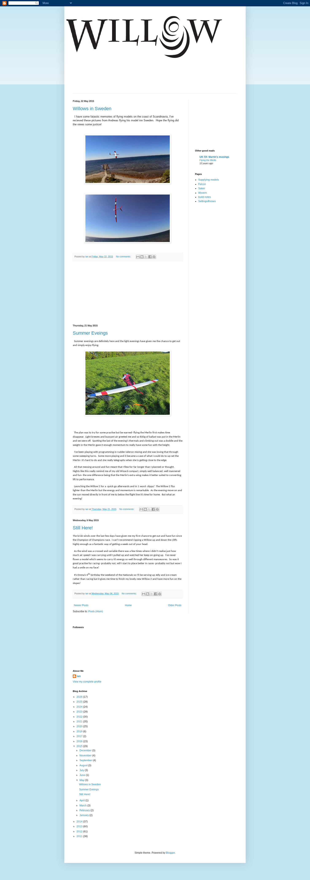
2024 (80, 706)
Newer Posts (81, 605)
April (82, 800)
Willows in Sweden (92, 108)
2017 (80, 736)
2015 (80, 746)
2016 (80, 741)
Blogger (170, 852)
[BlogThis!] (142, 257)
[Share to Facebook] (150, 257)
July (82, 770)
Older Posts (174, 605)
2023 (80, 711)
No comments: (124, 256)
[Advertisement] (127, 292)
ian (79, 676)
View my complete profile (87, 681)
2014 (80, 821)
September (86, 760)
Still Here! (83, 527)
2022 (80, 716)
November (86, 755)
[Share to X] (146, 257)
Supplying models (208, 179)
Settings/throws (207, 201)
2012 (80, 831)
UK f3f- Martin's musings (214, 156)
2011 (80, 836)
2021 (80, 721)
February (85, 810)
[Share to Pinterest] (154, 257)
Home (128, 605)
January (84, 815)
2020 (80, 726)
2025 (80, 701)
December (86, 750)
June (83, 775)
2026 (80, 696)
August (84, 765)
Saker (201, 188)
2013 (80, 826)
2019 (80, 731)
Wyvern (202, 192)
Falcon (202, 184)
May (82, 780)
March (83, 805)
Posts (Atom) (95, 611)
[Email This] (138, 257)
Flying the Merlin (207, 160)
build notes (204, 197)
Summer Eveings (90, 333)
